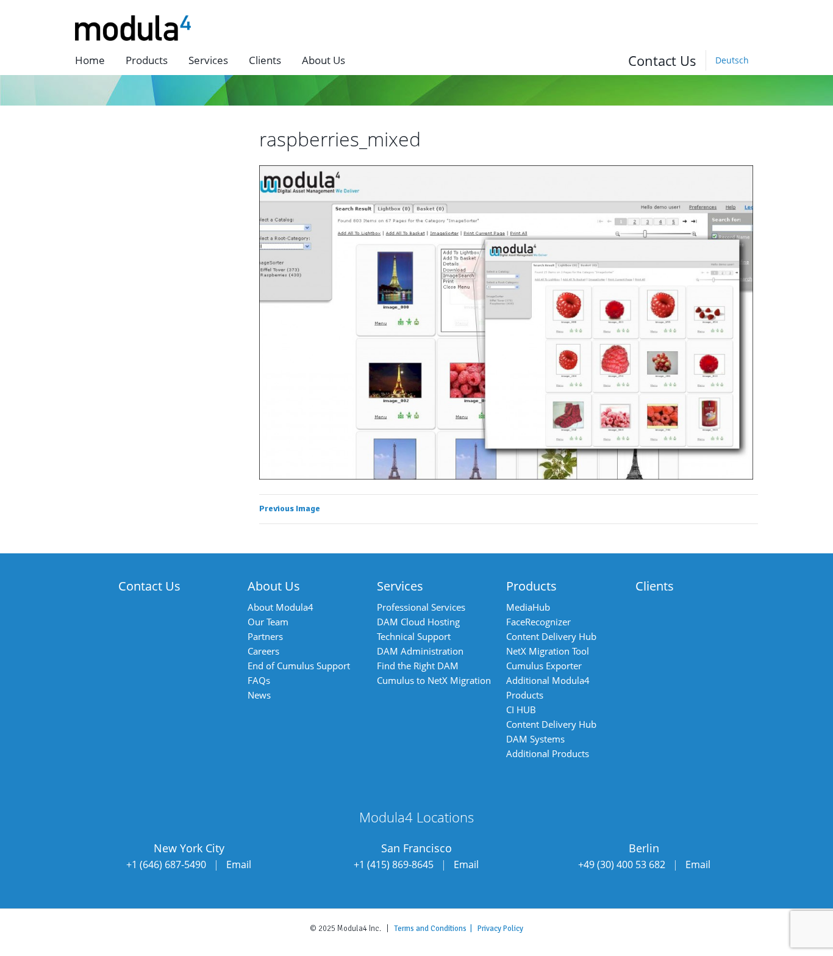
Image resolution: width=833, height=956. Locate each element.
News (259, 695)
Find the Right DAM (418, 665)
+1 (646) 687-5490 (166, 864)
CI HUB (521, 709)
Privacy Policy (500, 928)
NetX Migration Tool (547, 651)
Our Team (268, 622)
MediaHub (528, 607)
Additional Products (547, 753)
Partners (265, 636)
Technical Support (414, 636)
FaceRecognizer (538, 622)
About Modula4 (280, 607)
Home (90, 60)
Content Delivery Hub (551, 636)
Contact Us (662, 60)
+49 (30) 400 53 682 (621, 864)
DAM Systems (535, 739)
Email (238, 864)
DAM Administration (420, 651)
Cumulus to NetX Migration (434, 680)
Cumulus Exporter (544, 665)
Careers (263, 651)
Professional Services (421, 607)
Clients (265, 60)
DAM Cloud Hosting (418, 622)
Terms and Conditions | (435, 928)
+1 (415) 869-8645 (394, 864)
